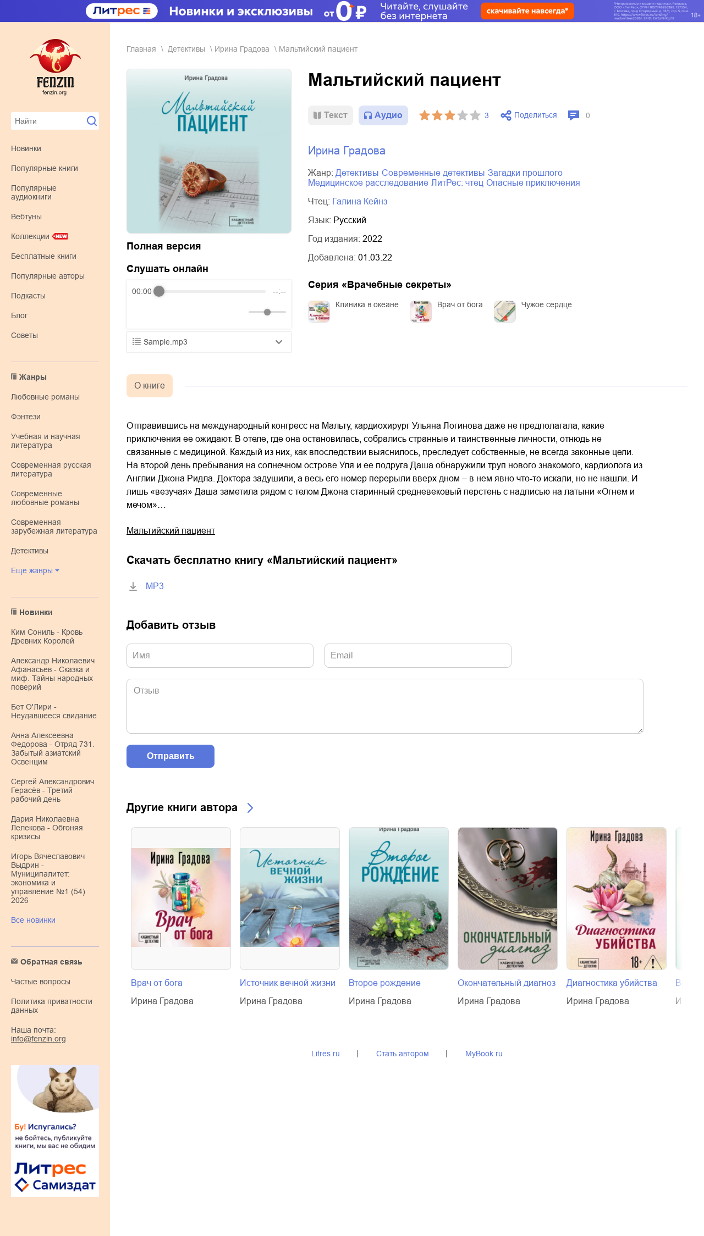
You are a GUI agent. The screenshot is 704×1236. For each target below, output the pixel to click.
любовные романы (45, 396)
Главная (141, 49)
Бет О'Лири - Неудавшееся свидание (54, 711)
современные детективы (433, 173)
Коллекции (30, 236)
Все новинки (33, 920)
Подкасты (28, 295)
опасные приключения (533, 182)
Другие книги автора (182, 807)
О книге (149, 385)
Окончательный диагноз (507, 983)
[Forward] (191, 312)
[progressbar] (212, 291)
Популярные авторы (48, 275)
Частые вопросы (40, 981)
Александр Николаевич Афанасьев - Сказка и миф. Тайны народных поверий (53, 673)
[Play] (167, 312)
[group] (209, 304)
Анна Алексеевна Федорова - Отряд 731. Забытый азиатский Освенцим (53, 748)
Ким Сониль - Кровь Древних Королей (46, 636)
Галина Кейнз (359, 201)
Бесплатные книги (43, 256)
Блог (19, 315)
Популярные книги (44, 168)
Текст (336, 115)
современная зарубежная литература (54, 526)
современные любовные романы (45, 498)
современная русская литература (51, 469)
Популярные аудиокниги (34, 192)
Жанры (33, 377)
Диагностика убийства (611, 983)
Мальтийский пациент (171, 530)
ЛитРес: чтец (457, 182)
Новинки (26, 148)
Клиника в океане (367, 304)
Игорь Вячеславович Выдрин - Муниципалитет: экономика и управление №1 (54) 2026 (48, 878)
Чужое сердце (546, 304)
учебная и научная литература (45, 441)
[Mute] (238, 312)
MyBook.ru (484, 1053)
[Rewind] (143, 312)
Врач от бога (460, 304)
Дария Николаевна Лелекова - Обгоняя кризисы (47, 827)
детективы (29, 550)
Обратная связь (51, 961)
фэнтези (26, 416)
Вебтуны (26, 216)
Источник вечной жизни (288, 983)
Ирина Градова (242, 49)
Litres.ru (325, 1053)
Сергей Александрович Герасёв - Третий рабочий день (52, 790)
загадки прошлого (525, 173)
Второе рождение (385, 983)
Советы (24, 335)
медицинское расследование (368, 182)
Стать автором (402, 1053)
